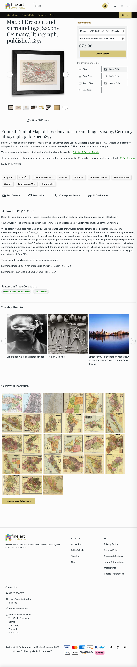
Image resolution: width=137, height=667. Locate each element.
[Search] (105, 6)
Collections (12, 15)
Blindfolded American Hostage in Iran (25, 356)
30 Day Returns (127, 158)
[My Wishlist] (115, 6)
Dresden (63, 177)
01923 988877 (16, 593)
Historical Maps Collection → (18, 501)
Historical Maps (24, 291)
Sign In (125, 15)
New (52, 15)
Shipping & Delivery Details (86, 152)
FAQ (106, 538)
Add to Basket (102, 54)
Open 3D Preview (40, 120)
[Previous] (10, 74)
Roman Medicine (56, 356)
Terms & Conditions (114, 562)
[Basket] (122, 6)
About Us (75, 538)
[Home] (17, 6)
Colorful (23, 177)
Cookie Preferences (114, 573)
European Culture (98, 177)
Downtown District (43, 177)
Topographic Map (26, 184)
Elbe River (79, 177)
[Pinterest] (118, 649)
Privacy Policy (111, 544)
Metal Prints (110, 568)
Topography (48, 184)
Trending (42, 15)
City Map (8, 177)
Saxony (8, 184)
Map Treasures (10, 291)
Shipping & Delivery (113, 556)
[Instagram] (125, 649)
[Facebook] (111, 649)
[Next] (65, 74)
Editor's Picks (28, 15)
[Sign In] (128, 6)
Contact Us (11, 587)
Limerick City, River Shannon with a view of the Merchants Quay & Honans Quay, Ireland (109, 360)
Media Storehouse (41, 651)
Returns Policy (111, 550)
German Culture (121, 177)
